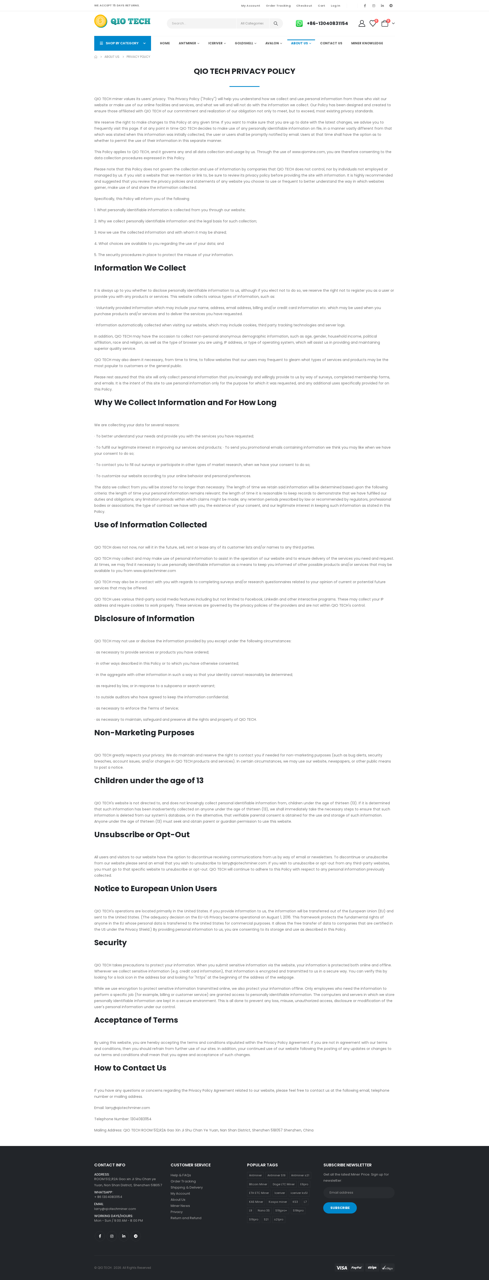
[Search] (276, 23)
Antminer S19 (276, 1175)
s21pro (278, 1219)
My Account (250, 6)
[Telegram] (391, 5)
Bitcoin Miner (258, 1184)
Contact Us (331, 43)
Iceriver (280, 1193)
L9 (250, 1210)
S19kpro (298, 1210)
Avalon (272, 43)
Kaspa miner (278, 1202)
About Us (299, 43)
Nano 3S (264, 1210)
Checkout (304, 6)
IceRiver (215, 43)
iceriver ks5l (299, 1193)
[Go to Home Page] (95, 57)
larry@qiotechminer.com (115, 1208)
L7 (305, 1202)
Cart (321, 6)
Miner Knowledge (367, 43)
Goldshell (244, 43)
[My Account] (362, 23)
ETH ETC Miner (259, 1193)
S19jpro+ (281, 1210)
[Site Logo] (122, 22)
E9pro (304, 1184)
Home (165, 43)
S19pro (253, 1219)
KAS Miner (256, 1202)
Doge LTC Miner (284, 1184)
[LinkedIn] (382, 5)
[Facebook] (365, 5)
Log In (335, 6)
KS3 (295, 1202)
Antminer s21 (300, 1175)
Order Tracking (278, 6)
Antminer (187, 43)
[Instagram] (373, 5)
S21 (266, 1219)
